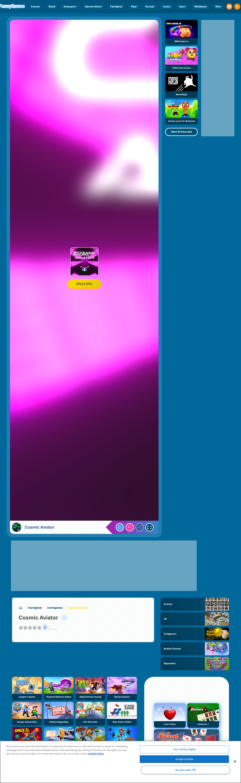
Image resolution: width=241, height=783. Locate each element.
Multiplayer (200, 6)
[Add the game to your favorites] (64, 618)
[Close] (235, 761)
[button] (229, 7)
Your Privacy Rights (184, 749)
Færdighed (116, 6)
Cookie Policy (96, 753)
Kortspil (149, 6)
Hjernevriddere (93, 6)
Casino (167, 6)
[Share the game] (140, 527)
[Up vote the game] (120, 527)
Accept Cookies (184, 759)
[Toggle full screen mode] (149, 527)
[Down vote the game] (130, 527)
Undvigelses (55, 608)
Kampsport (70, 6)
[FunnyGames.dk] (21, 608)
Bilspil (52, 6)
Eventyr (35, 6)
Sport (182, 6)
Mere (218, 6)
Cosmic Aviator (78, 608)
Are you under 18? (185, 769)
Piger (134, 6)
